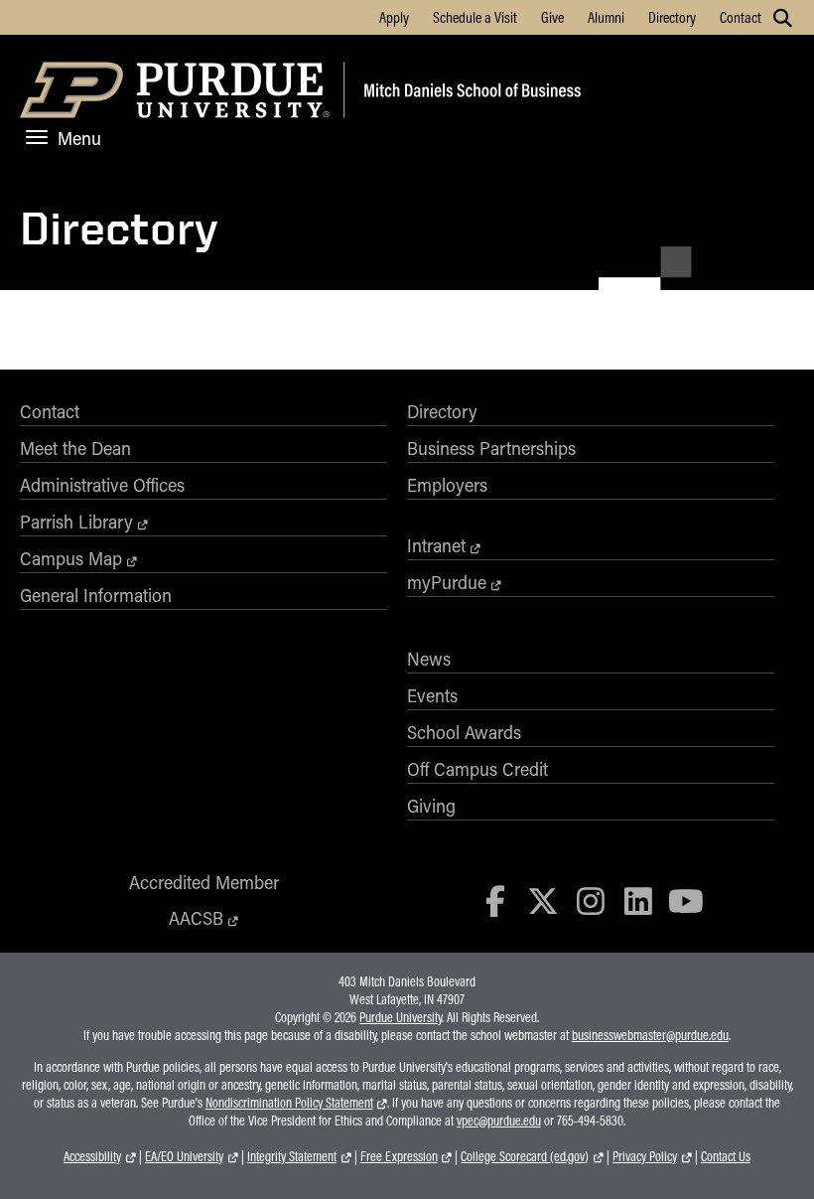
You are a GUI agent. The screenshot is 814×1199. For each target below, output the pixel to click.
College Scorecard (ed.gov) (525, 1156)
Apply (394, 17)
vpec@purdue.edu (499, 1120)
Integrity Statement (292, 1156)
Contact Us (725, 1156)
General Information (96, 595)
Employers (447, 485)
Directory (672, 17)
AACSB (196, 918)
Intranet (436, 545)
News (429, 659)
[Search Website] (782, 18)
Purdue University (400, 1017)
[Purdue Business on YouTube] (686, 900)
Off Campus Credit (477, 769)
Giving (431, 806)
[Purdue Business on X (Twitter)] (543, 900)
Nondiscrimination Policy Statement (289, 1103)
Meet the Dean (75, 448)
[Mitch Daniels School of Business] (469, 93)
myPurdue (446, 582)
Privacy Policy (644, 1156)
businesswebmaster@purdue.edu (650, 1035)
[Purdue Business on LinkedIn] (638, 900)
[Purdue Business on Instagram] (590, 900)
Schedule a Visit (475, 17)
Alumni (606, 17)
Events (432, 695)
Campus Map (71, 558)
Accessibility (92, 1156)
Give (552, 17)
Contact (740, 17)
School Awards (464, 732)
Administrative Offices (102, 485)
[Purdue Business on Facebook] (496, 900)
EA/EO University (184, 1156)
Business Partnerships (491, 448)
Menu (79, 138)
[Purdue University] (178, 93)
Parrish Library (76, 521)
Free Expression (399, 1156)
